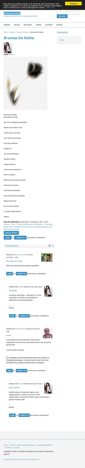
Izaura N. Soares (21, 255)
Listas (62, 40)
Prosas (17, 25)
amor (13, 224)
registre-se (20, 237)
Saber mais (50, 7)
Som (50, 227)
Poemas (7, 25)
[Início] (29, 13)
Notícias (49, 25)
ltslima (11, 54)
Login (7, 237)
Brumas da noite (14, 261)
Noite (41, 227)
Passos (45, 227)
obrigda (13, 290)
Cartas (38, 25)
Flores (23, 227)
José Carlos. (14, 387)
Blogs (12, 32)
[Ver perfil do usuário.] (46, 257)
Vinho (10, 229)
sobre (12, 445)
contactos (8, 448)
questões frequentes (44, 445)
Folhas (28, 227)
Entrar (59, 25)
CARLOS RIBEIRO (20, 329)
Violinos (16, 229)
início (6, 445)
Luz (32, 227)
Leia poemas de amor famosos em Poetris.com (21, 459)
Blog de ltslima (22, 32)
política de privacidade (25, 445)
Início (6, 32)
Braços (6, 227)
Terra (6, 229)
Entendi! (73, 3)
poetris (17, 448)
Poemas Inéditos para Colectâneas (30, 224)
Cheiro (11, 227)
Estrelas (18, 227)
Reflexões (28, 25)
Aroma (46, 224)
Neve (36, 227)
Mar (51, 224)
